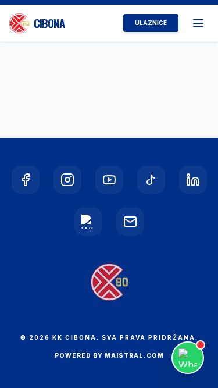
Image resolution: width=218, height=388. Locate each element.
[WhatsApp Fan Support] (187, 357)
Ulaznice (151, 22)
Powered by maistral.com (109, 355)
